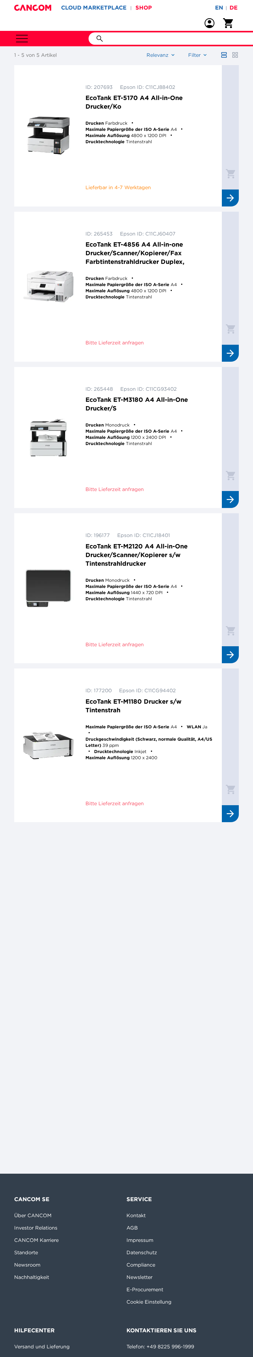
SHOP (143, 7)
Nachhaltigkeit (31, 1277)
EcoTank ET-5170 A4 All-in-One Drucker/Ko (134, 102)
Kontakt (136, 1215)
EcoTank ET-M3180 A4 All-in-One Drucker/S (136, 404)
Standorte (26, 1252)
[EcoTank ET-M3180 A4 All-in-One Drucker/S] (48, 437)
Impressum (139, 1240)
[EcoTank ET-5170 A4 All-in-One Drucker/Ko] (48, 136)
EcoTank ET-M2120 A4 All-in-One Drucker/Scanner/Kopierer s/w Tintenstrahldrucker (136, 554)
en (219, 7)
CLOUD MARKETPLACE (93, 7)
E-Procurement (144, 1289)
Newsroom (27, 1265)
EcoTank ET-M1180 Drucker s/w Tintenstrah (133, 705)
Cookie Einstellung (149, 1302)
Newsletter (139, 1277)
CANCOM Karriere (36, 1240)
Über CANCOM (33, 1215)
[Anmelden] (209, 23)
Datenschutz (141, 1252)
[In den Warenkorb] (230, 173)
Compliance (140, 1265)
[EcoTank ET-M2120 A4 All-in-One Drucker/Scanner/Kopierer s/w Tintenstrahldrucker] (48, 588)
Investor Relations (35, 1228)
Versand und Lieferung (42, 1346)
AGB (132, 1228)
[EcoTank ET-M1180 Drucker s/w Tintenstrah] (48, 745)
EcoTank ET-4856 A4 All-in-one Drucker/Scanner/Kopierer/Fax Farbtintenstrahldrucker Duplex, (135, 252)
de (234, 7)
